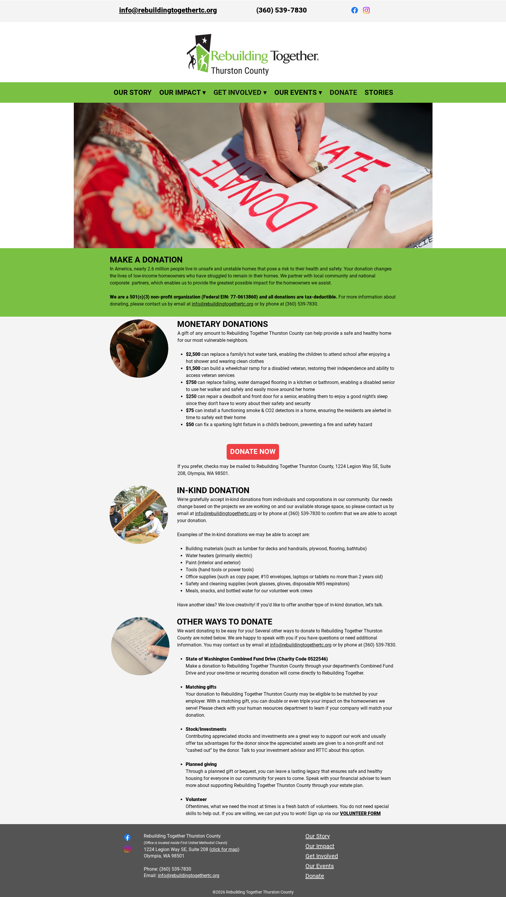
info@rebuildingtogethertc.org (168, 10)
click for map (224, 849)
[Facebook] (354, 10)
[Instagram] (366, 10)
